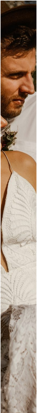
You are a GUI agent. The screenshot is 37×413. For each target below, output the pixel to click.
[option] (18, 207)
